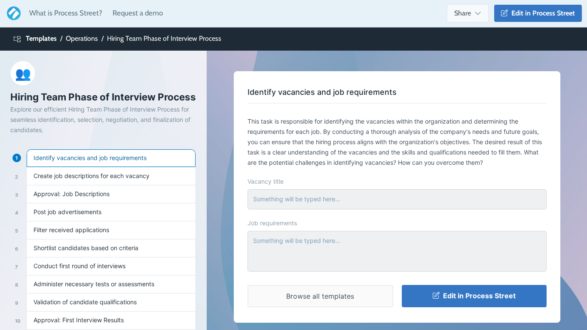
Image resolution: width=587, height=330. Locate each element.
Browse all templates (320, 296)
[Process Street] (12, 13)
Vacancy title (266, 181)
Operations (82, 38)
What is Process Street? (65, 13)
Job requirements (272, 223)
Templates (41, 38)
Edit (541, 13)
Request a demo (138, 13)
